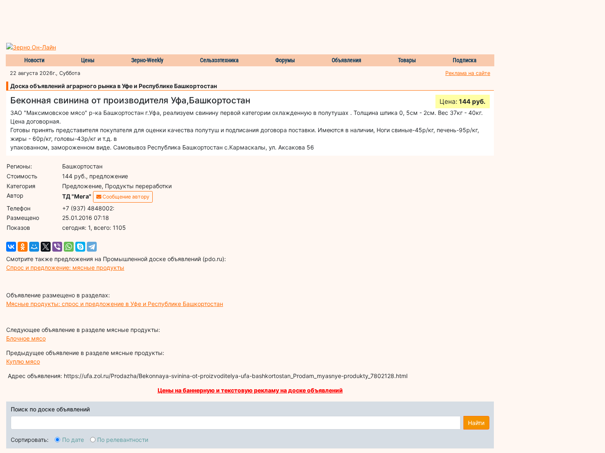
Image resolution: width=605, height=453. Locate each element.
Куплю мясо (23, 361)
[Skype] (80, 247)
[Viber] (57, 247)
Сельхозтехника (219, 60)
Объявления (346, 60)
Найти (476, 422)
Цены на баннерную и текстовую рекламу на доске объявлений (250, 390)
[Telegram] (92, 247)
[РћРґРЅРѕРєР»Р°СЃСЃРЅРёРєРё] (23, 247)
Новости (34, 60)
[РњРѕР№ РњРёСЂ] (34, 247)
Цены (88, 60)
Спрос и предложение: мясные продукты (65, 267)
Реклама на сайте (467, 73)
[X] (46, 247)
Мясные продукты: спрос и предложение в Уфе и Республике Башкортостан (114, 303)
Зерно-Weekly (147, 60)
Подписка (465, 60)
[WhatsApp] (69, 247)
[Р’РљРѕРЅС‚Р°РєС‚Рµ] (11, 247)
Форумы (285, 60)
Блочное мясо (26, 338)
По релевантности (122, 439)
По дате (73, 439)
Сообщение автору (125, 197)
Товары (407, 60)
